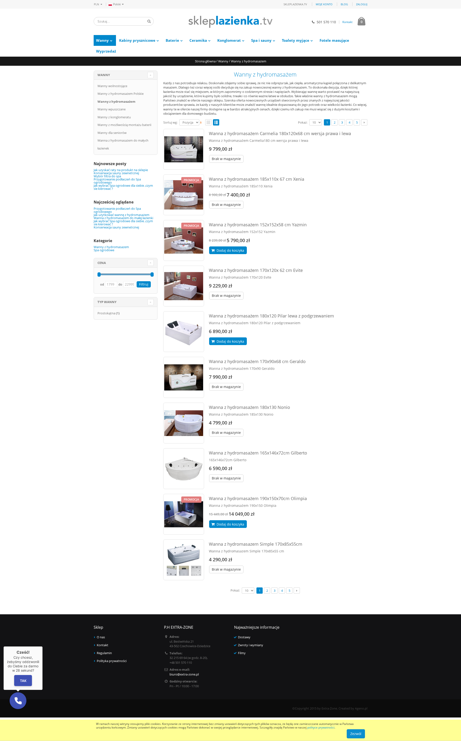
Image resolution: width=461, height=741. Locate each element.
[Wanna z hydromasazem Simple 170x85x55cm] (183, 559)
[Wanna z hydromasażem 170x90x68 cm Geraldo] (183, 377)
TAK (23, 681)
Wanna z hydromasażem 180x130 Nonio (249, 407)
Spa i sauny (261, 40)
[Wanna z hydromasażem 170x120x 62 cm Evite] (183, 286)
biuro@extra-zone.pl (184, 674)
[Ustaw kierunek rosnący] (201, 122)
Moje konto (324, 4)
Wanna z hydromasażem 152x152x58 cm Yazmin (258, 224)
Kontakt (347, 22)
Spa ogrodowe (104, 250)
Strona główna (205, 61)
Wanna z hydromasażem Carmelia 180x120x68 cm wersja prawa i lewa (280, 133)
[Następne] (364, 122)
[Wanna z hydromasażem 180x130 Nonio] (183, 423)
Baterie (172, 40)
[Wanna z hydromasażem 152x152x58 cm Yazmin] (183, 240)
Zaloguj (361, 4)
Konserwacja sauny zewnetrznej (116, 173)
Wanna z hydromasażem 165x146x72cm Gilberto (258, 453)
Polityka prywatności (112, 661)
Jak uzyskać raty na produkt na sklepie (121, 170)
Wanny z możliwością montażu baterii (124, 125)
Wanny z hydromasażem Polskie (120, 93)
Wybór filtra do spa (107, 176)
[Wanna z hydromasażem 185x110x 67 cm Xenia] (183, 194)
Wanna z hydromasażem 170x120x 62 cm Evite (256, 270)
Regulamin (104, 653)
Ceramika (198, 40)
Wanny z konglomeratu (114, 117)
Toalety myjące (295, 40)
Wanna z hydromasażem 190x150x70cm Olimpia (258, 498)
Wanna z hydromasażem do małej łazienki (123, 218)
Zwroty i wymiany (250, 645)
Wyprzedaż (106, 51)
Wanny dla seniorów (112, 133)
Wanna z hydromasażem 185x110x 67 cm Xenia (256, 179)
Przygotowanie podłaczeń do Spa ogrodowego (117, 181)
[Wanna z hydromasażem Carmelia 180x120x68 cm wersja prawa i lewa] (183, 149)
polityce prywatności (320, 727)
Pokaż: (302, 122)
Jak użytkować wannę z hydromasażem (121, 215)
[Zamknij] (42, 646)
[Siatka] (208, 122)
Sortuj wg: (170, 122)
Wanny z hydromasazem (111, 247)
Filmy (242, 653)
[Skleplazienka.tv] (230, 22)
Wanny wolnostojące (112, 86)
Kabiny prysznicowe (137, 40)
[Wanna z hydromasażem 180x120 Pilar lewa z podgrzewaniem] (183, 331)
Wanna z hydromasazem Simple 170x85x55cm (255, 544)
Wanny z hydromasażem (116, 101)
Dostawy (244, 637)
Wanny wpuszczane (111, 109)
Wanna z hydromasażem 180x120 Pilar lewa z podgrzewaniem (271, 316)
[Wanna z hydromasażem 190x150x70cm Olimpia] (183, 514)
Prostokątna (106, 313)
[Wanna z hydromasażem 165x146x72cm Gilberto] (183, 468)
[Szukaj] (149, 21)
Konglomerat (229, 40)
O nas (101, 637)
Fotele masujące (334, 40)
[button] (18, 700)
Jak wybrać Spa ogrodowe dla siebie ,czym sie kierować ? (123, 187)
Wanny (102, 40)
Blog (344, 4)
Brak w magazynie (226, 158)
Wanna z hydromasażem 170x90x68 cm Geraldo (257, 361)
